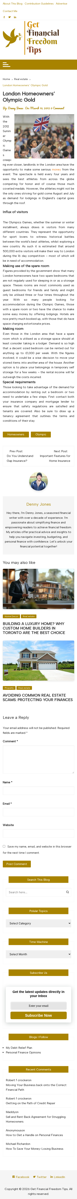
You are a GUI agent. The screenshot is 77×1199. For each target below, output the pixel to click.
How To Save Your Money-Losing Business (34, 1148)
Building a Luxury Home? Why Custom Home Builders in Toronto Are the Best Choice (34, 628)
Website (8, 825)
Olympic (41, 434)
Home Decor (11, 616)
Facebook (22, 1177)
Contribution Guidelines (39, 3)
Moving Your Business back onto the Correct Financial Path (36, 1087)
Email (7, 803)
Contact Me (10, 11)
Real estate (29, 616)
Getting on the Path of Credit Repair (30, 1103)
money (56, 169)
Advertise (61, 3)
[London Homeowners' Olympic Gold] (44, 136)
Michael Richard (16, 1144)
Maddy (10, 1112)
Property (9, 688)
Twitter (41, 1177)
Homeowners (15, 434)
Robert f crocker (17, 1080)
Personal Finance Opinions (23, 1052)
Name (7, 782)
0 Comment (57, 108)
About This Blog (12, 3)
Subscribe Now (38, 1015)
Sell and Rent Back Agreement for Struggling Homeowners (36, 1119)
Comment (10, 741)
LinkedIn (59, 1177)
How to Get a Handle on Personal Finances (34, 1135)
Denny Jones (15, 108)
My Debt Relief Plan (19, 1047)
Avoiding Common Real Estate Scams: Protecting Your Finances (38, 697)
